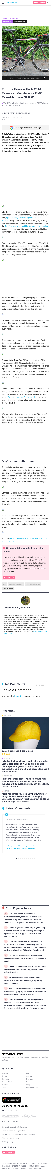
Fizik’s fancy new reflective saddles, (22, 397)
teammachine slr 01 (15, 584)
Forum (28, 1073)
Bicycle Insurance (33, 1087)
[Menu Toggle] (3, 3)
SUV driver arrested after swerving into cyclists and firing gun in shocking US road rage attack (25, 958)
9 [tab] (32, 858)
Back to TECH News (10, 18)
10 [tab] (34, 858)
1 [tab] (16, 858)
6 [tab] (26, 858)
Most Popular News (18, 908)
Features (5, 1085)
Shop (28, 1085)
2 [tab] (18, 858)
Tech (4, 1087)
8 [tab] (30, 858)
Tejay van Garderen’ (33, 584)
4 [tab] (22, 858)
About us (5, 1073)
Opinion (29, 1076)
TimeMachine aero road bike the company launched (26, 226)
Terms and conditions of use (31, 1168)
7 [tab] (28, 858)
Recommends (31, 1082)
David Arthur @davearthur (18, 608)
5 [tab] (24, 858)
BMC (4, 584)
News (4, 1076)
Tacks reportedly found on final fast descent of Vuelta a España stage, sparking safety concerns (23, 980)
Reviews (5, 1079)
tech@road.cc (19, 1131)
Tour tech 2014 (8, 588)
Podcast (29, 1079)
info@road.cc (22, 1127)
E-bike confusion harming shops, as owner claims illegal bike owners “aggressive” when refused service (25, 969)
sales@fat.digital (28, 1134)
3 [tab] (20, 858)
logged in (18, 696)
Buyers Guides (8, 1082)
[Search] (48, 2)
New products (20, 22)
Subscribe (40, 3)
